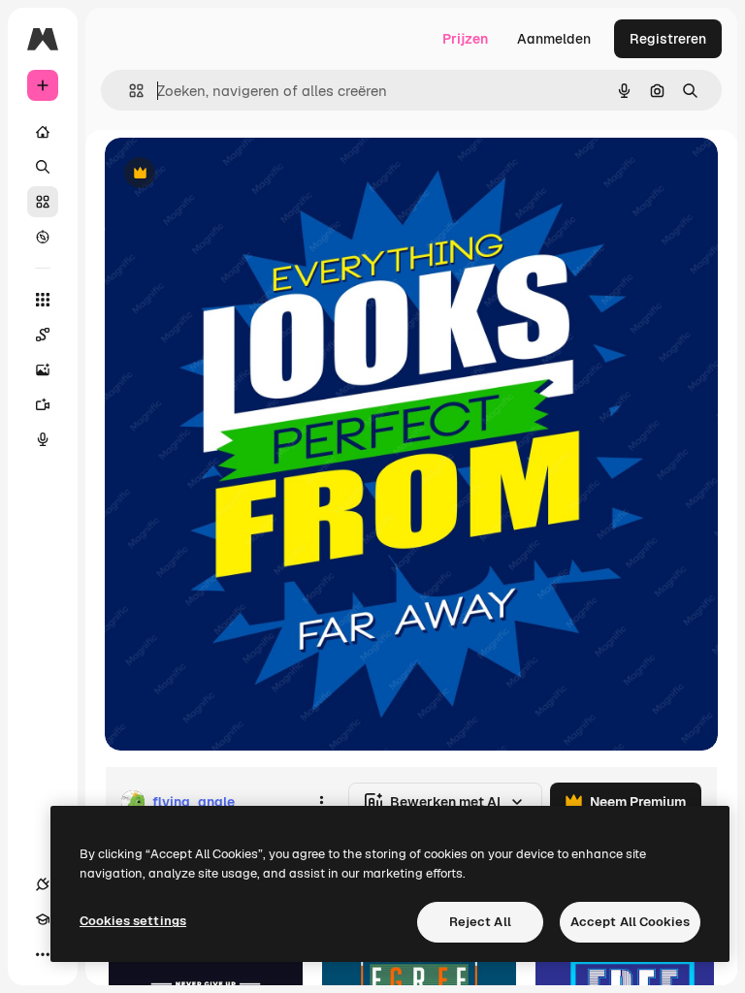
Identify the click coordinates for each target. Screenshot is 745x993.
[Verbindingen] (42, 884)
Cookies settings (133, 921)
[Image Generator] (42, 369)
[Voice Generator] (42, 439)
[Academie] (42, 919)
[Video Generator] (42, 404)
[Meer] (42, 954)
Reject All (480, 921)
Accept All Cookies (630, 921)
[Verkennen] (42, 236)
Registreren (668, 39)
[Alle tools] (42, 299)
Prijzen (465, 39)
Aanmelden (554, 39)
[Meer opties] (321, 802)
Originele (232, 174)
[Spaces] (42, 334)
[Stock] (42, 201)
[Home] (42, 131)
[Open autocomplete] (128, 90)
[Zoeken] (42, 166)
